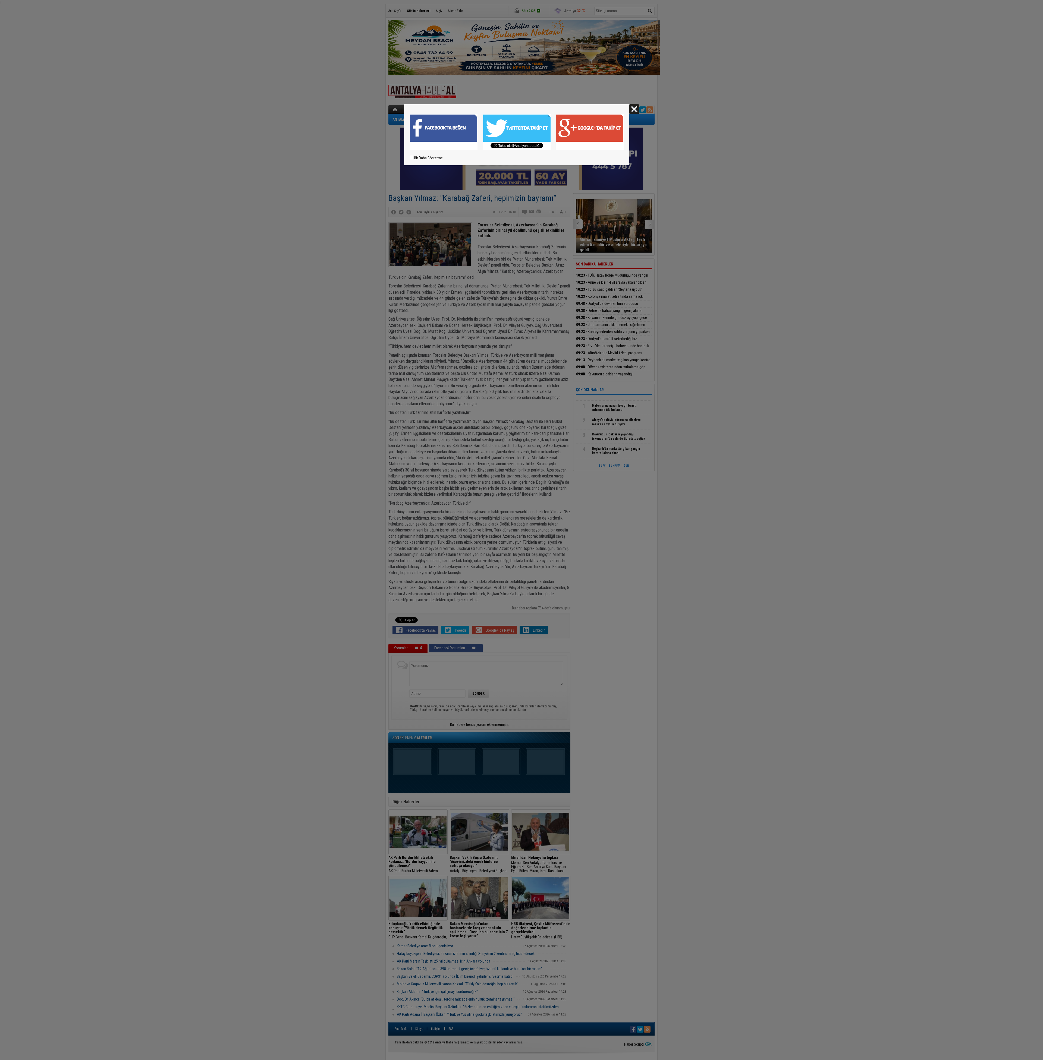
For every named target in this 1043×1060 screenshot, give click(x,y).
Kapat (634, 109)
